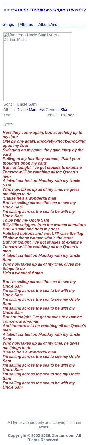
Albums (26, 24)
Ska (63, 110)
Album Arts (47, 24)
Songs (8, 24)
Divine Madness (31, 110)
